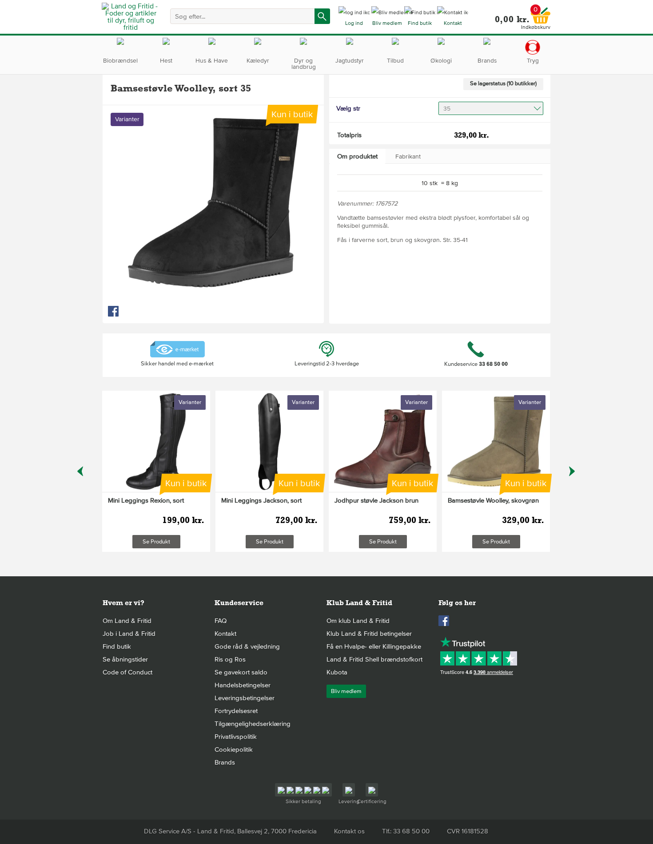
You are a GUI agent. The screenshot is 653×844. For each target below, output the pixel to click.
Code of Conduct (127, 672)
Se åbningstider (125, 659)
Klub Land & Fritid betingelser (369, 634)
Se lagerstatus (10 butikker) (503, 83)
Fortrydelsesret (236, 711)
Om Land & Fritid (127, 621)
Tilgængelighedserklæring (253, 724)
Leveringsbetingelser (245, 698)
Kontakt (225, 634)
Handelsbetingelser (243, 685)
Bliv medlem (346, 691)
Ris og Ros (230, 659)
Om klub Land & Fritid (358, 621)
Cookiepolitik (234, 749)
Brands (225, 762)
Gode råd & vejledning (247, 646)
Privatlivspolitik (236, 737)
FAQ (221, 621)
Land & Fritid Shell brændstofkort (374, 659)
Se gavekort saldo (241, 672)
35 (446, 108)
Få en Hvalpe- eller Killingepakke (373, 646)
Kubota (336, 672)
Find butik (117, 646)
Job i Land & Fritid (129, 634)
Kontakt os (349, 831)
